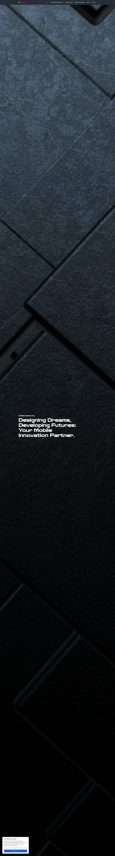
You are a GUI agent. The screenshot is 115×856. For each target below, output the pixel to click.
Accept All (15, 851)
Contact (93, 2)
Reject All (21, 848)
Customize (9, 848)
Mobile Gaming (69, 2)
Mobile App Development (57, 2)
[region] (15, 845)
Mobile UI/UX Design (80, 2)
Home (47, 2)
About (88, 2)
